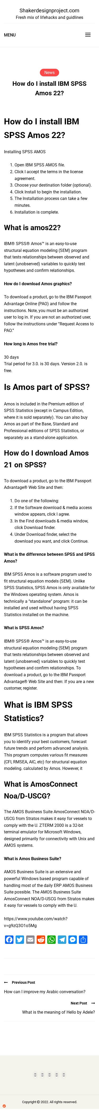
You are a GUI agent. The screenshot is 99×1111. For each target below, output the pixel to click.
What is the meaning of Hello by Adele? (58, 1012)
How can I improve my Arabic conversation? (45, 991)
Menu (10, 35)
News (49, 72)
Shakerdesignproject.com (49, 10)
